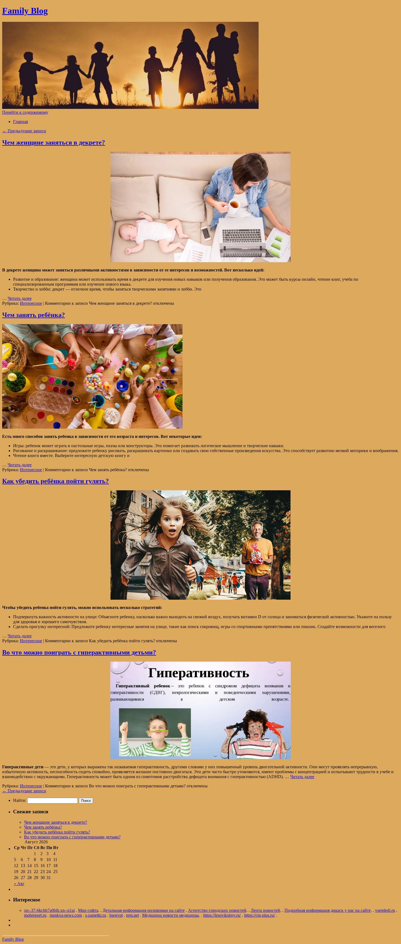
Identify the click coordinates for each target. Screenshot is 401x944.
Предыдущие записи (24, 131)
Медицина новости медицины (170, 915)
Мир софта (88, 910)
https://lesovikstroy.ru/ (222, 915)
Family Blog (25, 11)
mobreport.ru (35, 915)
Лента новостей (265, 910)
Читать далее (20, 298)
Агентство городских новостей (217, 910)
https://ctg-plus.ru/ (259, 915)
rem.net (132, 915)
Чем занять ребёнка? (33, 314)
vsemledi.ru (385, 910)
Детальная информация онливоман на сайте (144, 910)
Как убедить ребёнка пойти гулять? (55, 481)
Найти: (19, 800)
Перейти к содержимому (25, 112)
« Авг (19, 883)
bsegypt (116, 915)
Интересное (31, 303)
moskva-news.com (66, 915)
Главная (20, 121)
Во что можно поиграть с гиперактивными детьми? (79, 652)
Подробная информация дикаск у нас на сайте (328, 910)
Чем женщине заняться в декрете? (53, 142)
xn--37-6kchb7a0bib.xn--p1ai (49, 910)
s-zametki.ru (95, 915)
